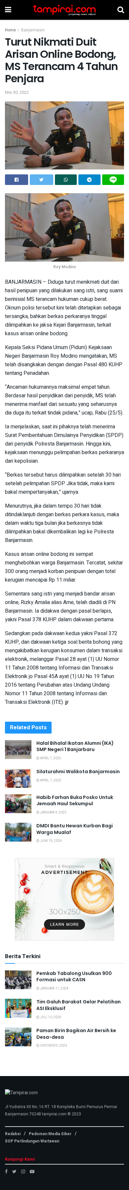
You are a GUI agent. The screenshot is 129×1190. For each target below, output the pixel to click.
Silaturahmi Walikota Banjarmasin (78, 771)
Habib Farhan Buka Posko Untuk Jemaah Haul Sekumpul (74, 800)
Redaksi (13, 1134)
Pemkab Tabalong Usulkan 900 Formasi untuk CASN (74, 976)
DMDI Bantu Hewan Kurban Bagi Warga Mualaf (74, 829)
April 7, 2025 (50, 758)
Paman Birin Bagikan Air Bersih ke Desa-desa (76, 1033)
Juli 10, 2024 (50, 1017)
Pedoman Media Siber (50, 1134)
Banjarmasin (33, 30)
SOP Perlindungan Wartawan (32, 1141)
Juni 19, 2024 (50, 841)
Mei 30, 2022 (17, 92)
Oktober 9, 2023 (53, 1045)
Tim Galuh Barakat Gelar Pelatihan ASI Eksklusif (78, 1005)
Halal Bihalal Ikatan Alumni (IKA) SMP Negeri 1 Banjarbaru (75, 746)
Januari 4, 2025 (52, 812)
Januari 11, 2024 (53, 988)
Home (10, 30)
